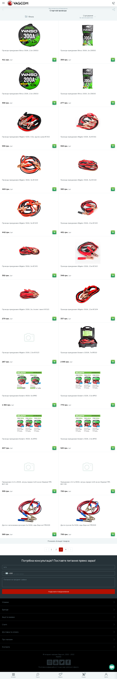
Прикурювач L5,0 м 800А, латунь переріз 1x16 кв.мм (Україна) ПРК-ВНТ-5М (27, 483)
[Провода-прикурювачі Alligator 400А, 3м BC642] (88, 165)
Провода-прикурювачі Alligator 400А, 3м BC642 (79, 180)
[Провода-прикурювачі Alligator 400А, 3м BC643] (29, 165)
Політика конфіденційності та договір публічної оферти (58, 667)
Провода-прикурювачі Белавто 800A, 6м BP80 (19, 396)
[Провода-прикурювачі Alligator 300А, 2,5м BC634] (88, 294)
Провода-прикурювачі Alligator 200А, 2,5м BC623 (20, 353)
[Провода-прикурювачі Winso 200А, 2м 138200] (88, 78)
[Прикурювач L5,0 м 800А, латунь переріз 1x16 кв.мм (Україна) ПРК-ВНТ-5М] (29, 467)
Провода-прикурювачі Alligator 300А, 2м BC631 (20, 266)
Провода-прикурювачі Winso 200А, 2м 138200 (78, 94)
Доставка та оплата (10, 632)
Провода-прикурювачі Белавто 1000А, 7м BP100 (79, 353)
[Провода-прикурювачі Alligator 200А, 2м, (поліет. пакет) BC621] (29, 294)
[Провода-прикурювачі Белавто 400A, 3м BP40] (29, 423)
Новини (5, 602)
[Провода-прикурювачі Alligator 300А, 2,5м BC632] (88, 208)
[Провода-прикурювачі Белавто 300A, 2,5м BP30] (88, 423)
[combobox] (7, 573)
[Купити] (54, 60)
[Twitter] (62, 662)
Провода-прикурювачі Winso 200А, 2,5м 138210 (20, 94)
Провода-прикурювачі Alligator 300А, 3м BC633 (20, 223)
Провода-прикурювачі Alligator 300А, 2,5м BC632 (79, 223)
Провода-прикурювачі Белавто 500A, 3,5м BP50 (79, 396)
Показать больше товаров (58, 541)
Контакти (6, 647)
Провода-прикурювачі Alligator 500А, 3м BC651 (78, 137)
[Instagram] (49, 662)
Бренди (5, 610)
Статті (4, 624)
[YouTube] (55, 662)
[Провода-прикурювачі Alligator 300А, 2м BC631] (29, 251)
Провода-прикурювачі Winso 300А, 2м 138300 (78, 51)
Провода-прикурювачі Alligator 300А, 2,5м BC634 (79, 309)
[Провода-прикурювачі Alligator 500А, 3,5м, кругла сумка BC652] (29, 121)
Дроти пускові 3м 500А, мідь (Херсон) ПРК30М (78, 525)
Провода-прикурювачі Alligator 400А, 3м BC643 (20, 180)
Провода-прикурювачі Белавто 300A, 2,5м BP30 (79, 439)
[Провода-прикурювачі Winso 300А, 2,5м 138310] (29, 35)
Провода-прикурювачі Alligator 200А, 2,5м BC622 (79, 266)
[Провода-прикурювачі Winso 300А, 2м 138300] (88, 35)
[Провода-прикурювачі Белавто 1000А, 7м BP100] (88, 337)
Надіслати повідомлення (58, 592)
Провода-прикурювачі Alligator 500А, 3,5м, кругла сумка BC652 (26, 137)
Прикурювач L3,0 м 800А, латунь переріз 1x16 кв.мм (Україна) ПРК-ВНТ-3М (86, 483)
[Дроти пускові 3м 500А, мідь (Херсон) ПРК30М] (88, 510)
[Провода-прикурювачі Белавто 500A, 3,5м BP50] (88, 380)
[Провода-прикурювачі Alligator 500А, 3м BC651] (88, 121)
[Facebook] (68, 662)
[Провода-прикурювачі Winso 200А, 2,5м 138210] (29, 78)
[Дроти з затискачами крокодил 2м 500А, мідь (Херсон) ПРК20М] (29, 510)
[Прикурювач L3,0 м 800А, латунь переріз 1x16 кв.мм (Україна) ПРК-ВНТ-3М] (88, 467)
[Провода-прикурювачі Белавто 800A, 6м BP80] (29, 380)
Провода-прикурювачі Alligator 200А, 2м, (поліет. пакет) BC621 (25, 309)
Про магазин (7, 639)
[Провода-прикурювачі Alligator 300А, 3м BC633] (29, 208)
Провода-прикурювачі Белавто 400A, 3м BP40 (19, 439)
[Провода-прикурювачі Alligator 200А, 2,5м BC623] (29, 337)
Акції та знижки (8, 617)
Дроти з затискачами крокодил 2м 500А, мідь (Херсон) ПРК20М (26, 525)
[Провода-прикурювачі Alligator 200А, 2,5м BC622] (88, 251)
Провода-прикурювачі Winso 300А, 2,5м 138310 (20, 51)
